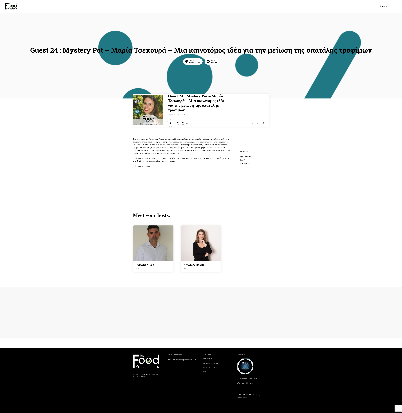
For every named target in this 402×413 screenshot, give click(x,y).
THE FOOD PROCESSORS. (147, 374)
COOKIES (205, 372)
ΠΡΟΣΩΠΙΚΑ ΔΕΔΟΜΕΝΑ (210, 363)
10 (177, 124)
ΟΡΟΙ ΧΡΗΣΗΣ (207, 359)
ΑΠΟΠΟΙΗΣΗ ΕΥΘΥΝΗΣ (210, 367)
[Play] (170, 123)
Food (179, 114)
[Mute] (262, 123)
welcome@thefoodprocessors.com (182, 359)
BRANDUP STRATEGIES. (247, 395)
